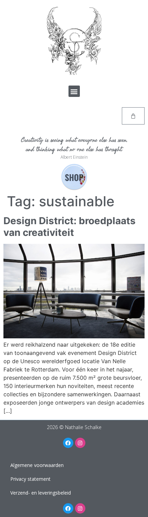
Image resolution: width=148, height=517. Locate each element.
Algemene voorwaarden (37, 465)
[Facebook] (68, 443)
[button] (74, 91)
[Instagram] (80, 443)
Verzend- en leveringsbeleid (40, 492)
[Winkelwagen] (133, 116)
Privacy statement (30, 479)
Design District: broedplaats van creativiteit (69, 226)
